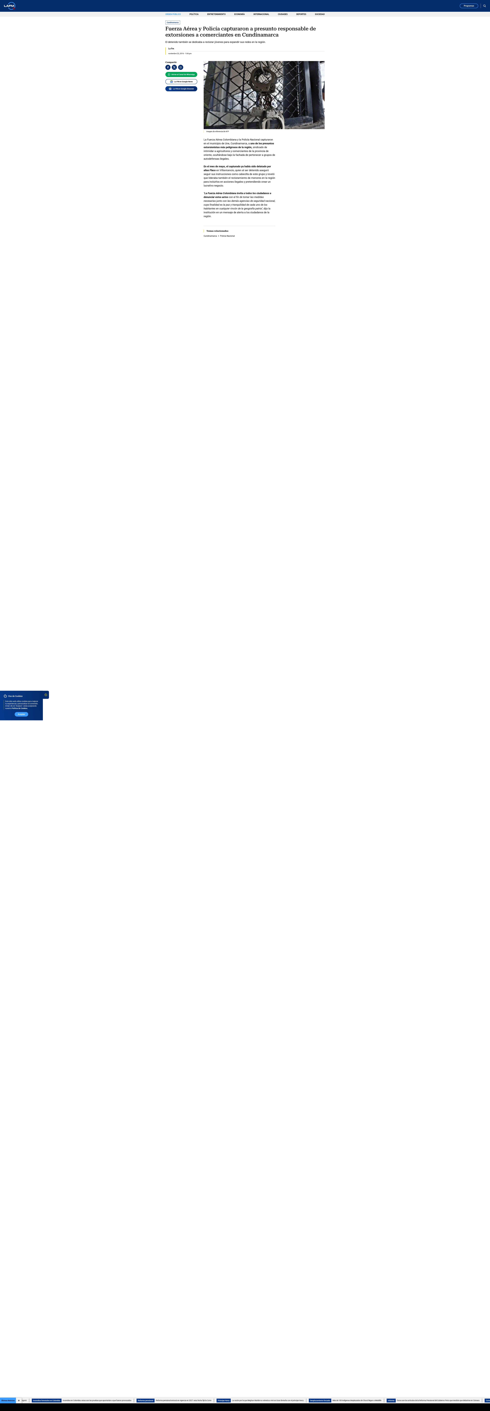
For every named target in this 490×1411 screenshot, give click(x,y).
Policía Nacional (227, 236)
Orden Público (173, 14)
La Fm (171, 48)
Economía (239, 14)
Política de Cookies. (20, 708)
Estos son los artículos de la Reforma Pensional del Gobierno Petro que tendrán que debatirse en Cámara (256, 1400)
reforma (208, 1401)
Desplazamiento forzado (138, 1401)
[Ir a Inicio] (9, 6)
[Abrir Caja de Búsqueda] (484, 6)
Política (194, 14)
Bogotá (460, 1401)
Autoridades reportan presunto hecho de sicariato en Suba (428, 1400)
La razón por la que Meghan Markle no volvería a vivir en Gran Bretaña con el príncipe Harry (85, 1400)
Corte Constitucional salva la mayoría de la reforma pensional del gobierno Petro (354, 1400)
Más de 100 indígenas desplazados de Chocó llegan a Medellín (174, 1400)
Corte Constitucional (311, 1401)
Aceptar (21, 714)
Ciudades (283, 14)
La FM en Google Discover (183, 89)
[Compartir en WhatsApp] (180, 67)
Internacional (261, 14)
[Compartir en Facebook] (167, 67)
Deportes (301, 14)
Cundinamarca (210, 236)
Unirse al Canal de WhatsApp (183, 74)
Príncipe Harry (41, 1401)
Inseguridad (397, 1401)
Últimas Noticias (8, 1401)
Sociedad (320, 14)
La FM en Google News (183, 82)
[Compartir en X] (174, 67)
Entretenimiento (216, 14)
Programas (469, 6)
